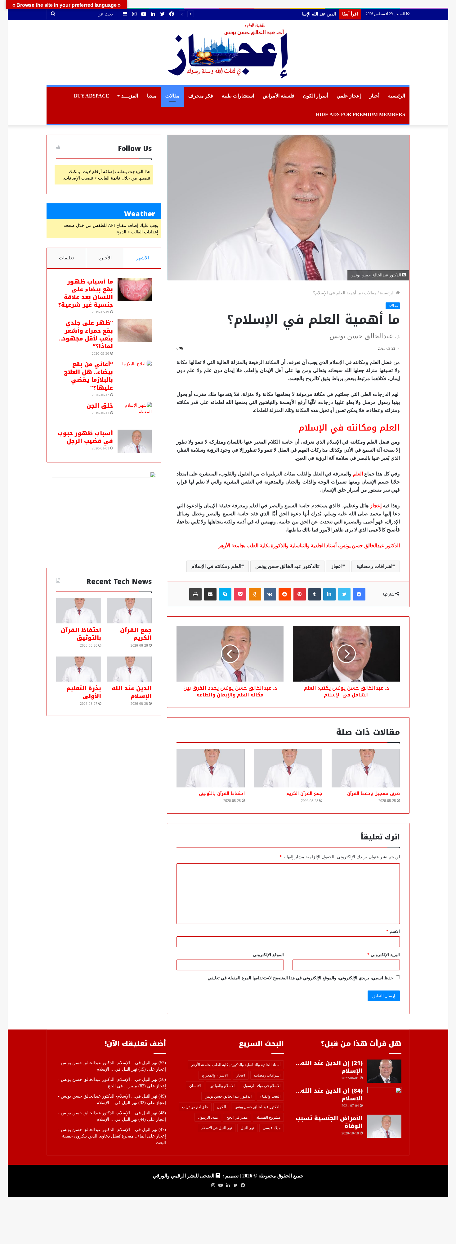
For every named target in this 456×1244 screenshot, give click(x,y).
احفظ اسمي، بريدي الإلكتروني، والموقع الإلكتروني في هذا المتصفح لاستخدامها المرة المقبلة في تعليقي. (300, 978)
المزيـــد (129, 95)
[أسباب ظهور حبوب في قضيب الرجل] (135, 441)
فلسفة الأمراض (278, 95)
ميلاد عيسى (271, 1128)
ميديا (152, 95)
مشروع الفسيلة (268, 1117)
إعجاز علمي (349, 95)
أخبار (374, 95)
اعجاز (336, 566)
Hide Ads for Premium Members (360, 114)
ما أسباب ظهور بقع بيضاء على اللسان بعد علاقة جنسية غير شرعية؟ (85, 293)
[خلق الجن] (135, 413)
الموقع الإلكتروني (268, 954)
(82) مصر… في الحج (127, 1086)
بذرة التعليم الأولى (83, 692)
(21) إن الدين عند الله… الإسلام (329, 1067)
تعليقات (66, 257)
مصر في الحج (237, 1117)
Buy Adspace (91, 95)
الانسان (195, 1086)
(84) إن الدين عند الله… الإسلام (329, 1095)
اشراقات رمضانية (374, 566)
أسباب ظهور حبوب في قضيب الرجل (85, 437)
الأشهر (142, 257)
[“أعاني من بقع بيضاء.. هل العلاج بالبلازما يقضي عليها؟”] (135, 372)
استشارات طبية (238, 95)
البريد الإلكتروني (383, 954)
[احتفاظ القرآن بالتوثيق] (211, 768)
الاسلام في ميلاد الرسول (261, 1086)
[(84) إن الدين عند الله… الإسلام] (384, 1098)
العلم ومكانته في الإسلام (216, 566)
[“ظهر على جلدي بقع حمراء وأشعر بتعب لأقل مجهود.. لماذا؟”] (135, 330)
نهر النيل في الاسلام (216, 1128)
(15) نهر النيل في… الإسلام (121, 1069)
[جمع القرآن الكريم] (288, 768)
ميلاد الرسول (208, 1117)
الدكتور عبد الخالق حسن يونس (286, 566)
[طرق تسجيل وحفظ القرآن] (366, 768)
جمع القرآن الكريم (304, 793)
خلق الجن (100, 406)
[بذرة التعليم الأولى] (78, 669)
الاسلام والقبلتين (222, 1086)
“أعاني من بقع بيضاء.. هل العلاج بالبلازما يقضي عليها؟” (88, 376)
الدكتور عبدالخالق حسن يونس (257, 1107)
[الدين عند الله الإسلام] (129, 669)
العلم (358, 473)
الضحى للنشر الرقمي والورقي (183, 1175)
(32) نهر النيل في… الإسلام (121, 1102)
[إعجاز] (228, 53)
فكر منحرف (200, 95)
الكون (221, 1107)
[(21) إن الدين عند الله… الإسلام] (384, 1071)
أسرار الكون (315, 95)
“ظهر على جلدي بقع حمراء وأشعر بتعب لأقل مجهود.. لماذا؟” (86, 335)
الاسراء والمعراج (215, 1075)
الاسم (393, 931)
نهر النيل (247, 1128)
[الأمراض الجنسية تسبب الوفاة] (384, 1126)
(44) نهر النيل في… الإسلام (121, 1119)
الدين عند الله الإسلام (317, 14)
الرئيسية (396, 95)
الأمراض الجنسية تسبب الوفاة (329, 1122)
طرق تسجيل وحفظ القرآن (373, 793)
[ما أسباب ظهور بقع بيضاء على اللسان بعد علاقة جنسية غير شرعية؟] (135, 289)
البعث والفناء (270, 1096)
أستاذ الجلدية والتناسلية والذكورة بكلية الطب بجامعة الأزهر (235, 1065)
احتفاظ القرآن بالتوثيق (222, 793)
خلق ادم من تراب (195, 1107)
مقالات (172, 95)
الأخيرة (105, 257)
